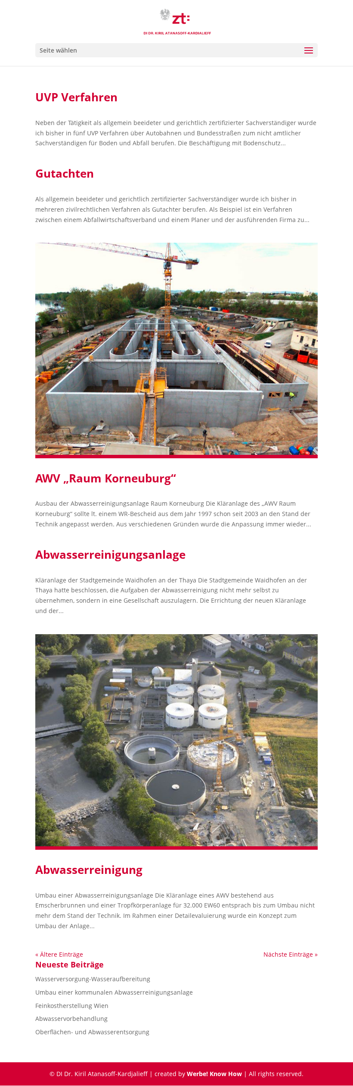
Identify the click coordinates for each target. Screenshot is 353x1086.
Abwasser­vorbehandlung (71, 1018)
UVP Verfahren (76, 97)
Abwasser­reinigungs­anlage (110, 554)
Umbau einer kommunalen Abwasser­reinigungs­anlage (114, 992)
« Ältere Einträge (59, 954)
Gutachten (64, 173)
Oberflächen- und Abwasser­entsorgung (92, 1032)
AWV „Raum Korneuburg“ (105, 478)
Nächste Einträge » (290, 954)
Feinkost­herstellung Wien (71, 1005)
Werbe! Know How (214, 1074)
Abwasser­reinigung (88, 869)
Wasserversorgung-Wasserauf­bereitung (92, 979)
